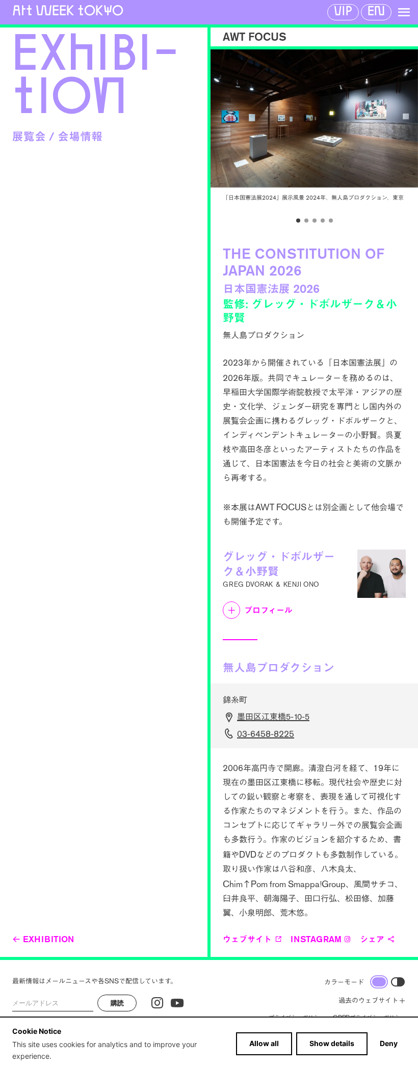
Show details (331, 1043)
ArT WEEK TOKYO (67, 10)
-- (265, 734)
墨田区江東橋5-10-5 (273, 716)
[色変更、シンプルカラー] (398, 981)
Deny (389, 1043)
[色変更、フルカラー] (379, 981)
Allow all (264, 1043)
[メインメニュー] (404, 12)
